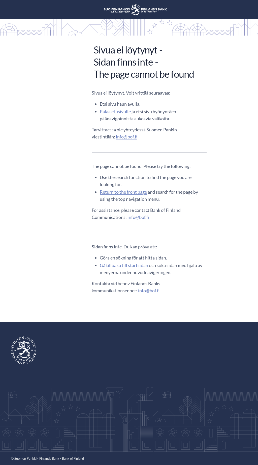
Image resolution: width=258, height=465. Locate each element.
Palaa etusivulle (115, 111)
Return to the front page (123, 192)
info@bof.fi (126, 136)
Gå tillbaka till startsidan (124, 265)
